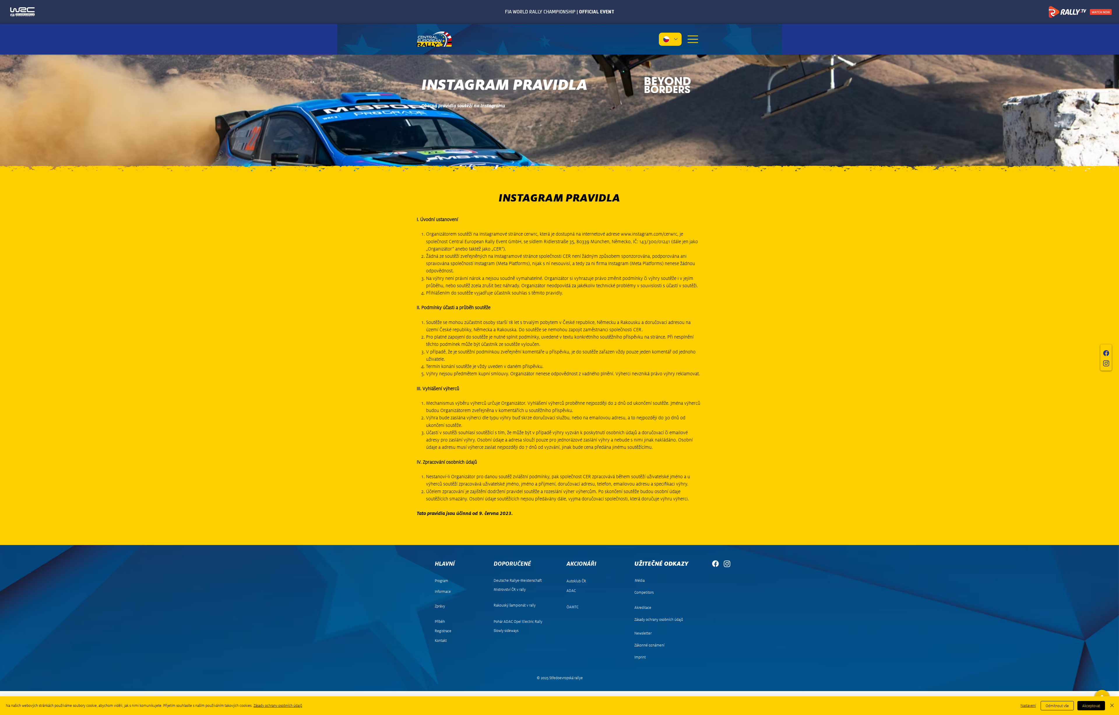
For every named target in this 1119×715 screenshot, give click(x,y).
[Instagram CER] (727, 563)
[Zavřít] (1112, 705)
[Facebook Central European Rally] (1106, 353)
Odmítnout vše (1057, 705)
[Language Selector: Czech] (670, 39)
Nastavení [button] (1028, 705)
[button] (692, 39)
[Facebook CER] (715, 563)
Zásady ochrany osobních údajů (278, 705)
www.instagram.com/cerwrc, (649, 234)
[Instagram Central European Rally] (1106, 363)
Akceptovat (1091, 705)
